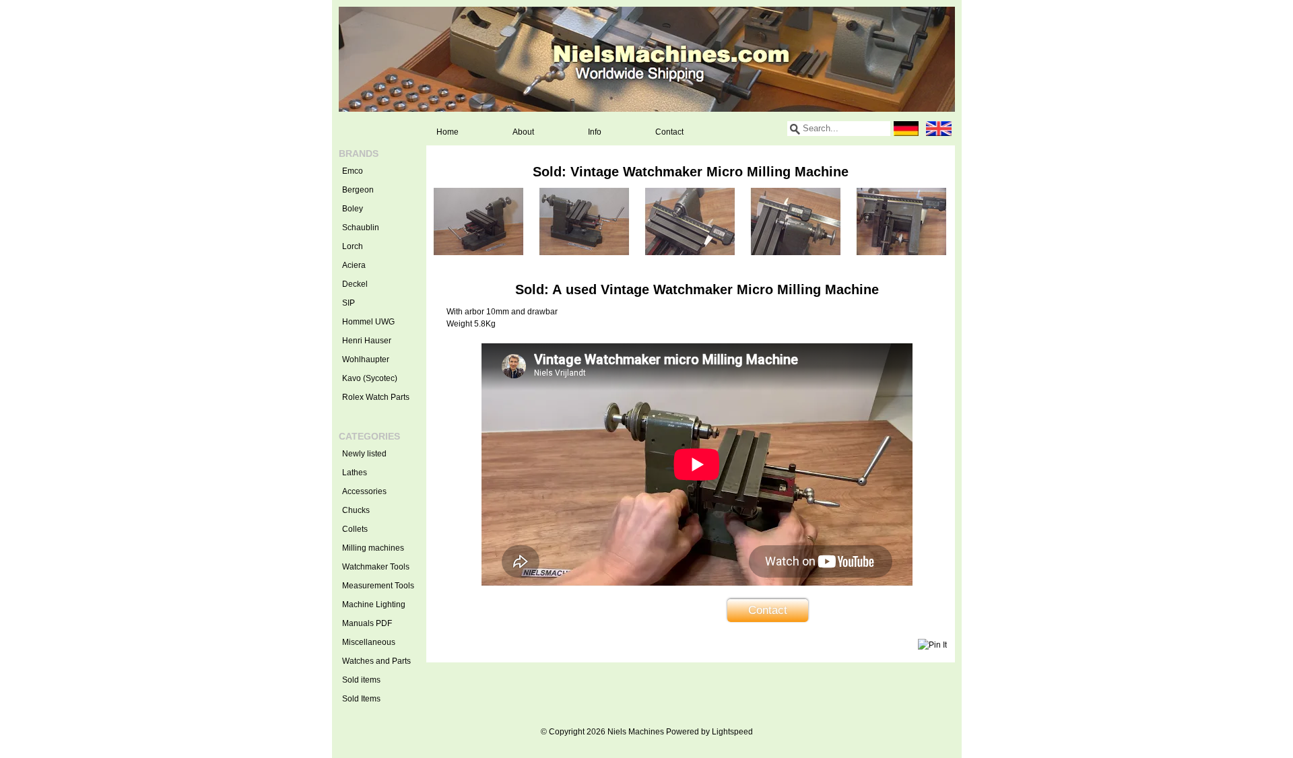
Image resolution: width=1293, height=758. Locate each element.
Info (594, 132)
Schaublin (360, 227)
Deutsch (906, 128)
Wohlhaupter (365, 359)
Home (447, 132)
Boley (352, 208)
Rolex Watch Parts (375, 397)
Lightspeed (732, 731)
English (939, 128)
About (523, 132)
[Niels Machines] (647, 59)
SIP (348, 303)
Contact (669, 132)
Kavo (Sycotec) (369, 378)
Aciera (354, 265)
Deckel (355, 284)
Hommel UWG (368, 321)
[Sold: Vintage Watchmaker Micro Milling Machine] (478, 252)
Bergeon (358, 190)
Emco (352, 171)
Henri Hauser (366, 340)
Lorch (352, 246)
